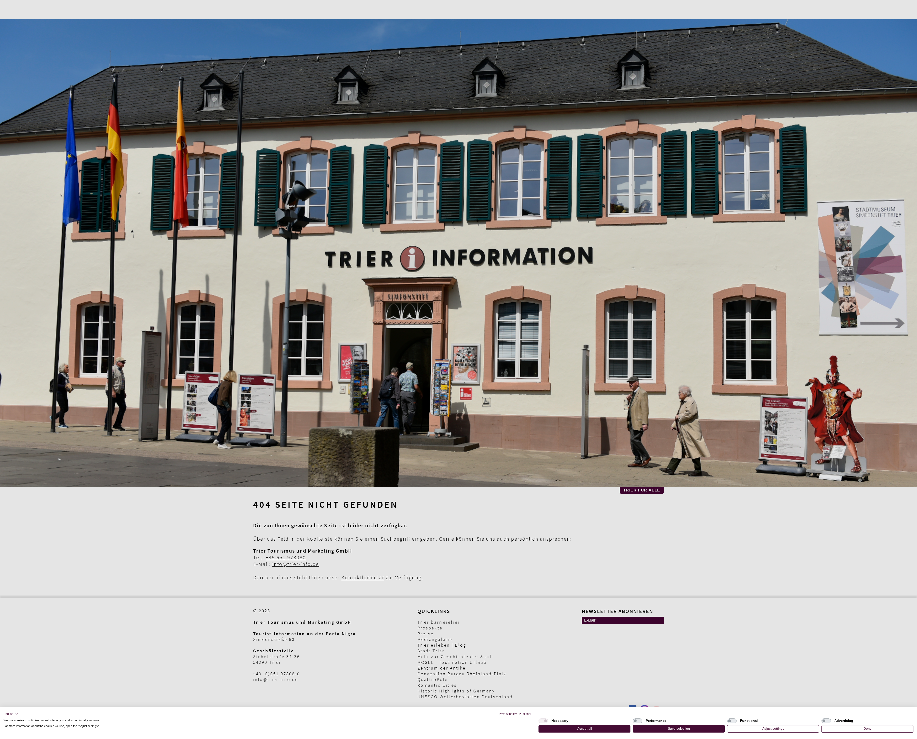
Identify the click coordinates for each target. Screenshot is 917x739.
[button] (11, 714)
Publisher (525, 714)
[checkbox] (543, 720)
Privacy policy (508, 714)
